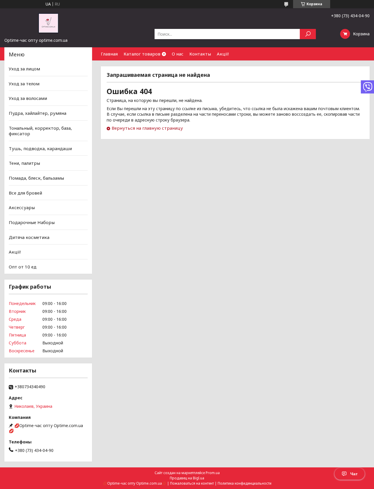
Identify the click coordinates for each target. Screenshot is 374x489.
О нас (177, 54)
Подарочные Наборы (32, 222)
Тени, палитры (24, 163)
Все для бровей (25, 193)
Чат (354, 473)
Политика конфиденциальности (244, 483)
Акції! (223, 54)
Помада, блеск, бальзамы (36, 178)
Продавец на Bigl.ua (187, 478)
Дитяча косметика (29, 237)
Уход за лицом (24, 69)
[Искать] (308, 34)
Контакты (200, 54)
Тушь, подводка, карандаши (40, 148)
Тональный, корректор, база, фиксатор (40, 130)
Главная (109, 54)
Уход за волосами (28, 98)
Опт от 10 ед (23, 267)
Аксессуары (22, 207)
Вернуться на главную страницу (147, 128)
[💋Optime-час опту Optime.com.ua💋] (48, 23)
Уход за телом (24, 83)
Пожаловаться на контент (192, 483)
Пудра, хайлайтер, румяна (37, 113)
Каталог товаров (142, 54)
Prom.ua (213, 472)
